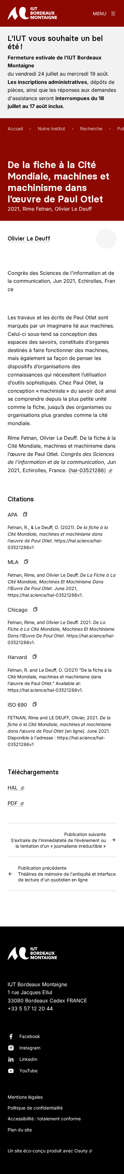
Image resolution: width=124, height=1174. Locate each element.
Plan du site (20, 1129)
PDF (29, 803)
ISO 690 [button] (17, 705)
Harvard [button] (17, 657)
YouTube (28, 1070)
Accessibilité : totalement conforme (44, 1118)
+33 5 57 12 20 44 (30, 1008)
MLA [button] (13, 562)
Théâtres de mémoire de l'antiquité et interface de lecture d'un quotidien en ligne (67, 873)
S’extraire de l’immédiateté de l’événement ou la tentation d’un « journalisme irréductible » (58, 840)
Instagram (29, 1047)
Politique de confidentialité (35, 1107)
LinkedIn (28, 1059)
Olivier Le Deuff (29, 238)
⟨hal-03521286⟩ (90, 470)
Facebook (29, 1036)
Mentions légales (25, 1097)
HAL (29, 787)
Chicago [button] (18, 610)
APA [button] (12, 515)
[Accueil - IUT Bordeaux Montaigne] (32, 13)
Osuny (81, 1150)
